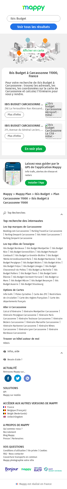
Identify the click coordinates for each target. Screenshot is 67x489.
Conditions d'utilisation (14, 450)
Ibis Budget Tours (29, 273)
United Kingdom (15, 417)
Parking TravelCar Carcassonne (46, 231)
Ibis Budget (18, 18)
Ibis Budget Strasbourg (32, 284)
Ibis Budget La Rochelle (39, 270)
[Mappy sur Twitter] (17, 378)
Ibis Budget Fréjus (12, 266)
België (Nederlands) (17, 413)
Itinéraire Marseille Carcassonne (42, 322)
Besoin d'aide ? (15, 359)
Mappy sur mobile (12, 395)
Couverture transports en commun (20, 457)
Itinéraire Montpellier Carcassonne (41, 311)
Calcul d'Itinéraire (12, 311)
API (4, 392)
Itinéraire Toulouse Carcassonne (35, 318)
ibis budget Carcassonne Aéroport (24, 104)
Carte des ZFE (40, 294)
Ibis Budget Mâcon (20, 280)
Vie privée (33, 450)
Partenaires (17, 438)
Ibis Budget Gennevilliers (22, 252)
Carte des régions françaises (33, 298)
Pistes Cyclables (23, 294)
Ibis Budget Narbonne (44, 259)
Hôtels (6, 343)
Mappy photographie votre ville (18, 460)
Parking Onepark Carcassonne (19, 234)
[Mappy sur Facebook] (8, 378)
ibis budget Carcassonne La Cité (24, 125)
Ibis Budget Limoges (33, 266)
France (10, 407)
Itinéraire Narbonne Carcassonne (19, 326)
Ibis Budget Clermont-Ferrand (27, 277)
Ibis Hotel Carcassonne (48, 234)
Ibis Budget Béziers (32, 262)
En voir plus (33, 149)
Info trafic (8, 294)
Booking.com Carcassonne (16, 231)
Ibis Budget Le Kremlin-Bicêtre (30, 255)
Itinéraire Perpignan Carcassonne (19, 315)
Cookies (43, 450)
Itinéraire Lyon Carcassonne (32, 329)
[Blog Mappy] (27, 378)
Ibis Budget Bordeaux (13, 248)
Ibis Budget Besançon (41, 280)
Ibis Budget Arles (52, 262)
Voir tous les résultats (33, 27)
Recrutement (9, 432)
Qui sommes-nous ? (13, 429)
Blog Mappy (8, 435)
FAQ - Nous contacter (13, 454)
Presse (6, 438)
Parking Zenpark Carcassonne (17, 238)
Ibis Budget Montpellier (38, 248)
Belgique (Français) (16, 410)
